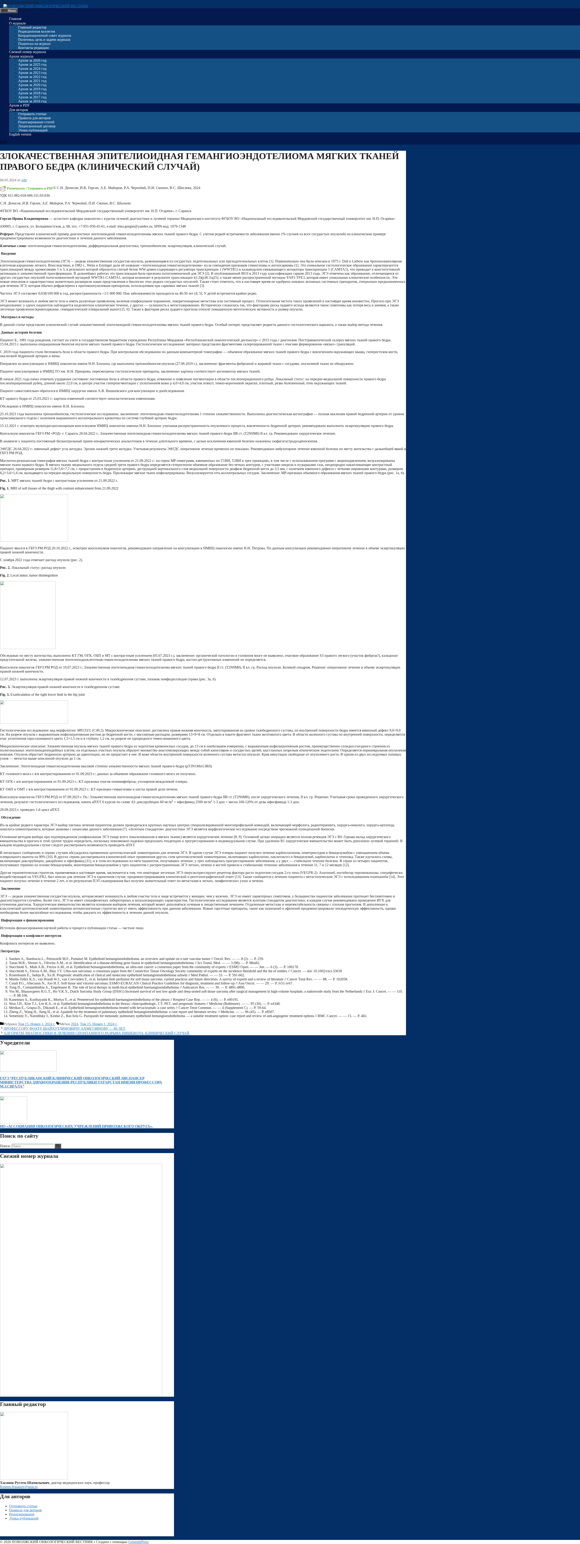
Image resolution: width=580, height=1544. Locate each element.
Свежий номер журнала (27, 52)
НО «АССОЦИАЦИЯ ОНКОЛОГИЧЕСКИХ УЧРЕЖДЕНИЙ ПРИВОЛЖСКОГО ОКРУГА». (76, 1126)
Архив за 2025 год (32, 64)
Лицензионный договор (37, 126)
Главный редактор (32, 27)
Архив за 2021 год (32, 81)
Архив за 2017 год (32, 97)
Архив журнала (21, 56)
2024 (74, 1024)
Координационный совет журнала (44, 35)
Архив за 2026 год (32, 60)
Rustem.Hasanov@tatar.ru (19, 1487)
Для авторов (18, 110)
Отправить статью (32, 114)
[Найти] (58, 1146)
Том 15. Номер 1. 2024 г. (36, 1024)
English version (20, 134)
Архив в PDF (19, 105)
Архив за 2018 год (32, 93)
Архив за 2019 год (32, 89)
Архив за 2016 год (32, 101)
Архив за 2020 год (32, 85)
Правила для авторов (34, 118)
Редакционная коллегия (36, 31)
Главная (15, 19)
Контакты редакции (33, 48)
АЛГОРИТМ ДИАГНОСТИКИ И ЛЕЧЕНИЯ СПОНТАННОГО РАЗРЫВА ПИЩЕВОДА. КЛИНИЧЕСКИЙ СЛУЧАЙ (96, 1033)
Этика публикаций (33, 130)
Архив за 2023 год (32, 73)
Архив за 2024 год (32, 68)
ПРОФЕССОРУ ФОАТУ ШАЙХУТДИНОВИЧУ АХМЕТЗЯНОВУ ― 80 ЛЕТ (64, 1028)
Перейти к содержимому (19, 2)
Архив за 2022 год (32, 77)
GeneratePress (138, 1542)
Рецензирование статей (36, 122)
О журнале (17, 23)
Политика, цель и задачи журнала (44, 39)
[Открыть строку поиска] (3, 142)
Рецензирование (21, 1514)
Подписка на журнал (34, 44)
